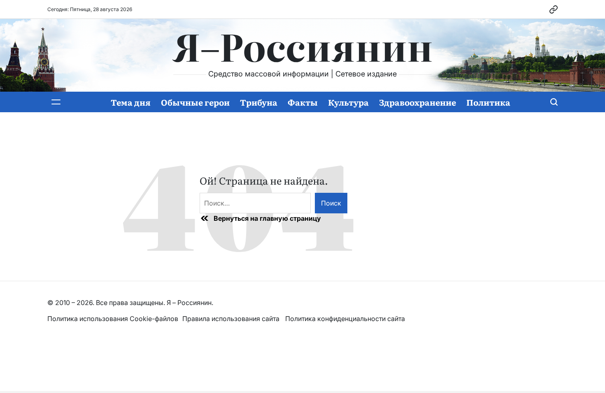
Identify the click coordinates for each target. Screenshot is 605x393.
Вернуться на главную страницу (267, 218)
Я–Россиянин (302, 45)
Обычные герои (195, 102)
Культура (348, 102)
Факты (303, 102)
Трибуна (258, 102)
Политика (488, 102)
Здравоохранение (417, 102)
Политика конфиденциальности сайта (345, 318)
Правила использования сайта (231, 318)
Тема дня (131, 102)
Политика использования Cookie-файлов (112, 318)
